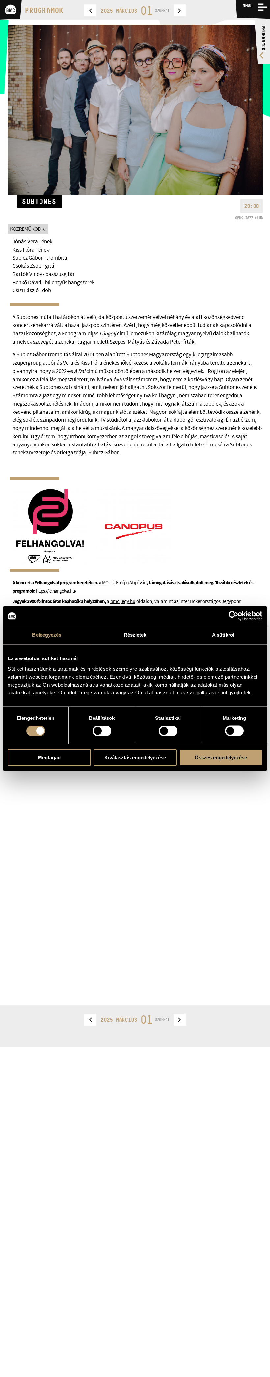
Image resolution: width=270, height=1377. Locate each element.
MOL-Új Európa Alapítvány (125, 582)
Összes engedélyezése (221, 757)
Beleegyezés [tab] (46, 635)
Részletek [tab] (135, 635)
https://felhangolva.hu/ (56, 591)
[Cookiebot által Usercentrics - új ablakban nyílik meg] (233, 616)
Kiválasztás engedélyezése (135, 757)
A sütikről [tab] (223, 635)
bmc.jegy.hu (122, 601)
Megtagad (49, 757)
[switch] (102, 731)
